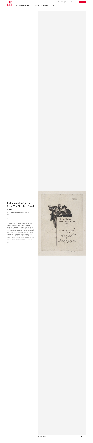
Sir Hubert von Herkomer (13, 212)
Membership (74, 1)
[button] (62, 223)
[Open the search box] (55, 5)
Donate (67, 1)
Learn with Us (38, 5)
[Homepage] (9, 3)
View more (9, 242)
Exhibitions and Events (24, 5)
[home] (7, 9)
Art (32, 5)
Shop (51, 5)
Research (45, 5)
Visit (16, 5)
